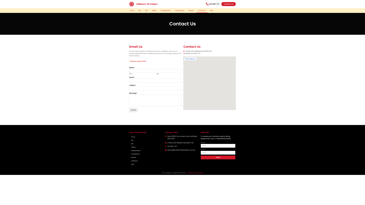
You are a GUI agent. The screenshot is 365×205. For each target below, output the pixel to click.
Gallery (154, 10)
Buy (140, 10)
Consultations (179, 10)
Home (132, 10)
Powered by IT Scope (195, 173)
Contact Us (202, 10)
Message (133, 93)
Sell (146, 10)
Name (132, 68)
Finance (191, 10)
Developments (166, 10)
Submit (133, 110)
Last (157, 74)
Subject (132, 85)
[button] (228, 4)
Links (211, 10)
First (130, 74)
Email (132, 77)
